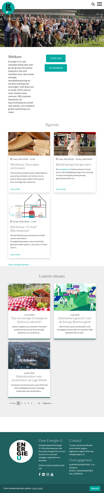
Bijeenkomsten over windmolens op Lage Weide (29, 378)
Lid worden (56, 68)
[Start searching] (93, 4)
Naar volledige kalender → (19, 264)
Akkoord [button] (95, 488)
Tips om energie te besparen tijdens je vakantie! (29, 320)
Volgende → (47, 403)
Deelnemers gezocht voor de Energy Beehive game (75, 320)
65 (39, 403)
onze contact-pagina (78, 448)
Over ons (55, 58)
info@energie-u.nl (77, 454)
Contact (75, 440)
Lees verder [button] (37, 488)
